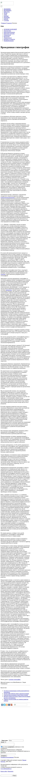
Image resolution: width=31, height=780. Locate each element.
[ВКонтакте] (2, 705)
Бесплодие (7, 36)
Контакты (10, 771)
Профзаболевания (9, 40)
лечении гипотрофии (14, 679)
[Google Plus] (11, 705)
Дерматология (8, 38)
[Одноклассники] (7, 705)
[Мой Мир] (9, 705)
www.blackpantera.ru (6, 768)
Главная (3, 23)
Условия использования (7, 757)
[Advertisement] (15, 724)
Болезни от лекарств (9, 39)
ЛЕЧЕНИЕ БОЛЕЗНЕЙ (10, 29)
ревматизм (9, 290)
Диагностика (7, 30)
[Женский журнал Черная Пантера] (7, 4)
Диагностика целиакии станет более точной (16, 695)
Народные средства (9, 33)
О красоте (9, 23)
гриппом (3, 274)
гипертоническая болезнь (7, 197)
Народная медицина (9, 32)
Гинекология (7, 35)
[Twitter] (4, 705)
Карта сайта (4, 771)
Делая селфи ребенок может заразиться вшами (16, 693)
